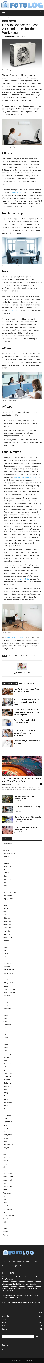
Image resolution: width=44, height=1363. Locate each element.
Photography (7, 1135)
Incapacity (7, 1057)
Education (7, 966)
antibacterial (24, 579)
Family (5, 979)
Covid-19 (6, 934)
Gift (4, 1028)
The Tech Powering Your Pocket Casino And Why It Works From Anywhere (21, 1278)
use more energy (15, 192)
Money (5, 1093)
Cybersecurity (8, 944)
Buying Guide (8, 899)
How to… (6, 1051)
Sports (5, 1183)
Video (5, 1222)
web (4, 1225)
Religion (6, 1148)
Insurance (7, 1064)
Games (5, 1021)
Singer (5, 1161)
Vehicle (6, 1219)
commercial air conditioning (15, 637)
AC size (10, 655)
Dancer (6, 947)
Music (5, 1106)
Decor (5, 950)
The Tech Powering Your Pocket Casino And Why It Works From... (21, 780)
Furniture (6, 1012)
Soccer (5, 1170)
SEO (4, 1154)
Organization (8, 1122)
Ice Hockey (7, 1054)
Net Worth (7, 1115)
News (5, 1119)
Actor (5, 847)
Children (6, 918)
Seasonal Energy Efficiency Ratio (25, 477)
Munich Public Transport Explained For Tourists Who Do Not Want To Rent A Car (21, 1296)
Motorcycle (7, 1096)
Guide (5, 1031)
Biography (7, 879)
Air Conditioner (25, 655)
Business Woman (9, 892)
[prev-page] (3, 751)
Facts (5, 976)
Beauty (5, 869)
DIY (4, 957)
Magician (6, 1080)
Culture (6, 941)
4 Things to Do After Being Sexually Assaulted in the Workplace (25, 732)
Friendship (7, 1009)
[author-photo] (22, 670)
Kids (5, 1067)
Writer (5, 1235)
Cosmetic (6, 931)
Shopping (6, 1157)
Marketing (7, 1083)
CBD (4, 911)
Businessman (8, 895)
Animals (6, 857)
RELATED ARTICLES (10, 683)
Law (4, 1070)
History (5, 1041)
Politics (5, 1138)
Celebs (5, 915)
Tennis (5, 1196)
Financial (6, 1002)
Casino (5, 908)
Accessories (7, 844)
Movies (5, 1099)
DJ (4, 960)
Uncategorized (8, 1216)
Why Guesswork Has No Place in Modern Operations (19, 1284)
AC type (17, 655)
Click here (13, 311)
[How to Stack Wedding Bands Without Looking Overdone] (7, 830)
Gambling (6, 1015)
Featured (6, 996)
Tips (4, 1199)
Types (5, 1212)
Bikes (5, 876)
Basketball (7, 866)
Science (6, 1151)
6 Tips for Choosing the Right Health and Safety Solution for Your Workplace (26, 712)
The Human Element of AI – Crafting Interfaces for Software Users (19, 1290)
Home (4, 18)
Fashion (6, 986)
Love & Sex (7, 1076)
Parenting (6, 1125)
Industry (6, 1060)
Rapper (6, 1141)
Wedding (6, 1228)
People (5, 1128)
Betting (6, 873)
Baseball (6, 863)
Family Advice (8, 983)
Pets (4, 1131)
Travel (5, 1206)
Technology (12, 21)
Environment (8, 973)
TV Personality (8, 1209)
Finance (6, 999)
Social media (7, 1180)
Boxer (5, 886)
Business (6, 889)
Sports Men (7, 1186)
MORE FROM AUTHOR (26, 683)
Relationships (8, 1144)
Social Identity (8, 1173)
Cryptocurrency (8, 937)
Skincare (6, 1167)
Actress (6, 850)
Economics (7, 963)
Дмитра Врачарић (9, 36)
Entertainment (8, 970)
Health (5, 1038)
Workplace (35, 655)
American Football (9, 853)
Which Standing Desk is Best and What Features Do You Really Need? (27, 701)
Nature (5, 1112)
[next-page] (7, 751)
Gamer (5, 1018)
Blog (5, 882)
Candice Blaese (6, 784)
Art (4, 860)
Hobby (5, 1044)
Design (5, 954)
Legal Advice (7, 1073)
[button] (3, 13)
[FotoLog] (22, 5)
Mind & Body (8, 1086)
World (5, 1232)
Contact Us (6, 1350)
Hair (4, 1034)
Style (5, 1190)
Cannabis (6, 902)
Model (5, 1089)
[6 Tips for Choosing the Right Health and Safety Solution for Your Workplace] (7, 712)
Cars (5, 905)
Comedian (7, 921)
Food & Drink (8, 1005)
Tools (5, 1203)
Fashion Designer (9, 989)
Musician (6, 1109)
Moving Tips (7, 1102)
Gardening (7, 1025)
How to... (10, 18)
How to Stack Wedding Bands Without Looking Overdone (21, 1302)
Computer (7, 928)
